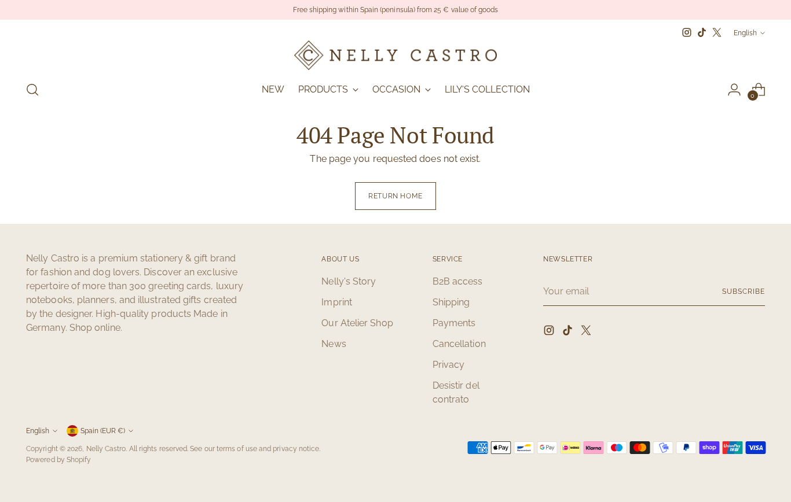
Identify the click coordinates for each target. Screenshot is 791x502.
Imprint (336, 302)
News (333, 343)
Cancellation (459, 343)
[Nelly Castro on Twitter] (717, 32)
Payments (454, 323)
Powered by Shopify (58, 459)
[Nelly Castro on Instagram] (687, 32)
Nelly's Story (348, 281)
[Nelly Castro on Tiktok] (702, 32)
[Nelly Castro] (395, 55)
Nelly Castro (106, 448)
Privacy (449, 364)
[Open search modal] (32, 89)
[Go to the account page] (734, 89)
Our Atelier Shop (357, 323)
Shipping (451, 302)
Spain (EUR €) (102, 430)
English (745, 32)
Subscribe (743, 291)
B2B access (458, 281)
